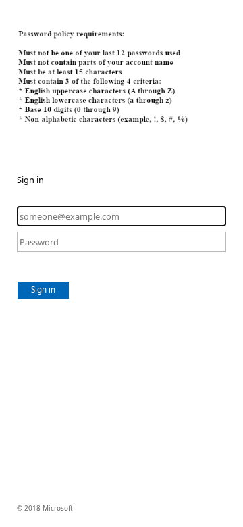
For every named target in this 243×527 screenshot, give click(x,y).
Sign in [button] (43, 289)
